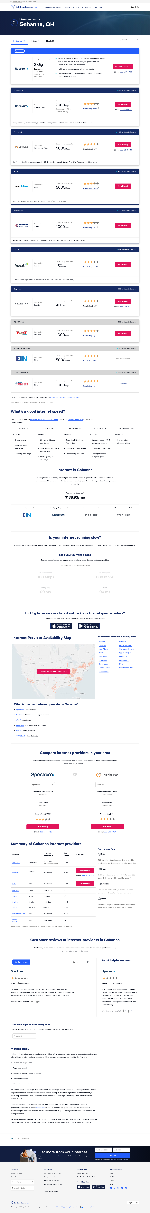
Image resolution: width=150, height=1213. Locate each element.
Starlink (15, 902)
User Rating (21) (89, 361)
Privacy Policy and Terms (73, 1207)
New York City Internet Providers (53, 1184)
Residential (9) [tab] (19, 41)
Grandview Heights (126, 649)
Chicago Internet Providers (51, 1177)
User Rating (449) (90, 267)
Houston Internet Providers (51, 1180)
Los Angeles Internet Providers (52, 1173)
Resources (86, 7)
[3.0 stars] (18, 978)
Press (111, 1184)
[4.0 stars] (21, 978)
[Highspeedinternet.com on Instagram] (118, 1188)
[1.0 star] (12, 978)
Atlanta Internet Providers (51, 1191)
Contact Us (113, 1180)
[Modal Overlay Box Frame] (75, 1154)
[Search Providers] (32, 1182)
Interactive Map (54, 671)
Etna (121, 664)
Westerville (103, 656)
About (111, 1173)
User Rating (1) (89, 386)
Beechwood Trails (126, 668)
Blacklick (102, 642)
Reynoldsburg (104, 664)
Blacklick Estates (125, 645)
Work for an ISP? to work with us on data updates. (32, 403)
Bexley (101, 653)
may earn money (17, 1)
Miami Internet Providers (51, 1188)
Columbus (103, 660)
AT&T (18, 720)
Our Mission (113, 1177)
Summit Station (104, 668)
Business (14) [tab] (36, 41)
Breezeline (20, 725)
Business (98, 7)
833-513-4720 (126, 109)
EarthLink (19, 715)
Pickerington (124, 660)
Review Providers (72, 7)
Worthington (103, 671)
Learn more (123, 384)
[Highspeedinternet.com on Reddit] (122, 1188)
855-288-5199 (126, 306)
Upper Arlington (125, 653)
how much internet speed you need (44, 419)
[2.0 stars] (15, 978)
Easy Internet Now (18, 914)
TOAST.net (20, 736)
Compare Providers (53, 7)
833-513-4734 (126, 72)
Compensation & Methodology (56, 1207)
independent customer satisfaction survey (65, 397)
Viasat (18, 731)
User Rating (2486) (90, 188)
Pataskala (123, 642)
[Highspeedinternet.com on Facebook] (111, 1188)
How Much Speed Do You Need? (86, 1177)
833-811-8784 (126, 150)
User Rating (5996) (90, 109)
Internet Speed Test (82, 1173)
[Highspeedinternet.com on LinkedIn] (126, 1188)
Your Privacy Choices (90, 1207)
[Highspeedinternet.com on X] (114, 1188)
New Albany (103, 649)
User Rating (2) (89, 336)
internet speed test (75, 419)
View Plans (121, 104)
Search (134, 7)
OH (18, 1139)
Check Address (121, 67)
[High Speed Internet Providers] (24, 7)
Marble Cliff (123, 656)
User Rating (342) (90, 228)
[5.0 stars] (25, 978)
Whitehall (102, 645)
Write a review (21, 962)
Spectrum (20, 710)
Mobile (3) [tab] (50, 41)
